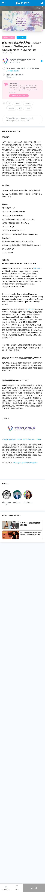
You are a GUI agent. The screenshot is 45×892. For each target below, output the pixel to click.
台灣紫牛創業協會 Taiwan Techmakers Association (21, 439)
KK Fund (37, 268)
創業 (28, 108)
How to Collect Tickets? (19, 96)
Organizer (5, 889)
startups (28, 103)
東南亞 (18, 103)
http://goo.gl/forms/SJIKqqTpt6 (25, 462)
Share (39, 8)
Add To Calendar (12, 71)
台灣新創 (11, 108)
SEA (9, 103)
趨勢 (20, 108)
